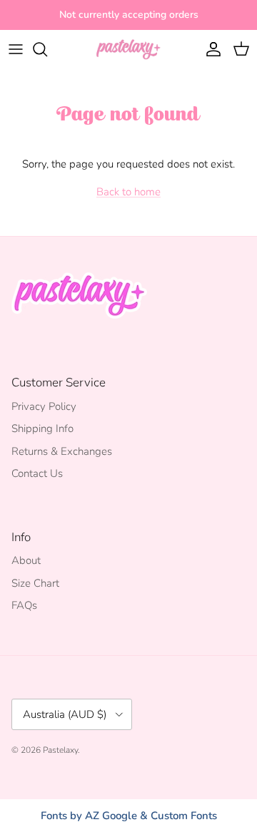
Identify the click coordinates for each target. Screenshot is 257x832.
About (26, 560)
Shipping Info (42, 428)
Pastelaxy (60, 750)
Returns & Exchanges (61, 451)
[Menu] (15, 49)
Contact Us (37, 473)
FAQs (24, 605)
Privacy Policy (43, 406)
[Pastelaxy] (128, 49)
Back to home (128, 192)
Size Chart (35, 583)
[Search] (47, 49)
